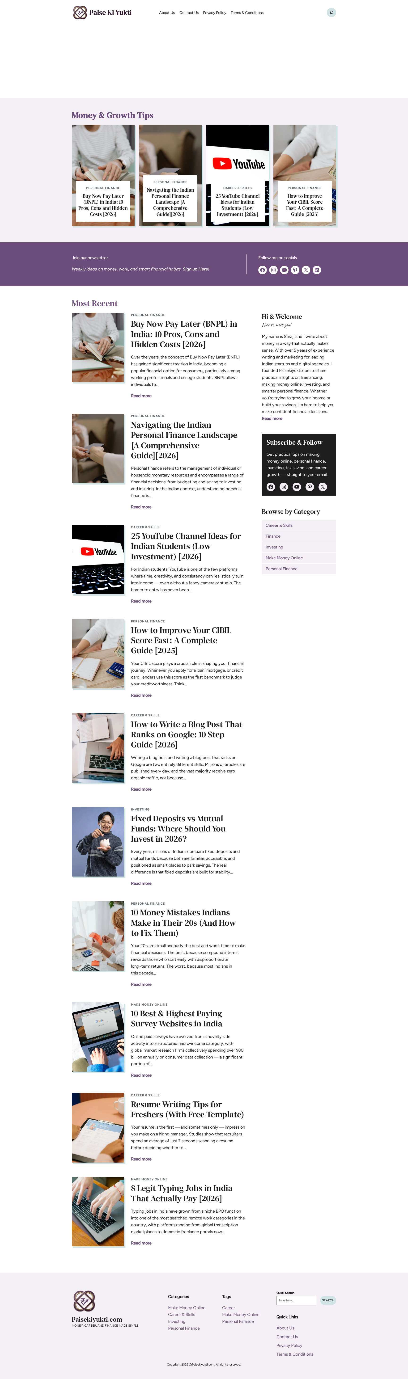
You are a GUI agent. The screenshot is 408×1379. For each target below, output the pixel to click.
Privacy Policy (289, 1345)
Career (228, 1307)
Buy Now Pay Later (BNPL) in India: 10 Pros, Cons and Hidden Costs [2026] (103, 205)
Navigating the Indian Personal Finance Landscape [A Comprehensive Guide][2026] (170, 202)
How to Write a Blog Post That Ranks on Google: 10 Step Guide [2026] (186, 734)
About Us (285, 1328)
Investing (140, 809)
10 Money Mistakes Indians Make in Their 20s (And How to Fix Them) (183, 922)
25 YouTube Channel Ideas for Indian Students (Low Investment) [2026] (238, 205)
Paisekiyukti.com (97, 1319)
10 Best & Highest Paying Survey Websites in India (176, 1018)
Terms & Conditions (294, 1354)
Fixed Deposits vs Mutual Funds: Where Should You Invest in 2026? (178, 828)
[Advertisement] (204, 63)
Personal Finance (103, 188)
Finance (273, 536)
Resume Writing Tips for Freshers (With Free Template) (187, 1109)
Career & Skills (237, 188)
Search (328, 1300)
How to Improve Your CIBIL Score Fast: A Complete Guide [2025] (304, 205)
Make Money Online (149, 1004)
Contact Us (287, 1336)
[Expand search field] (331, 12)
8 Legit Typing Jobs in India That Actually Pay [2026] (182, 1193)
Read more (141, 395)
